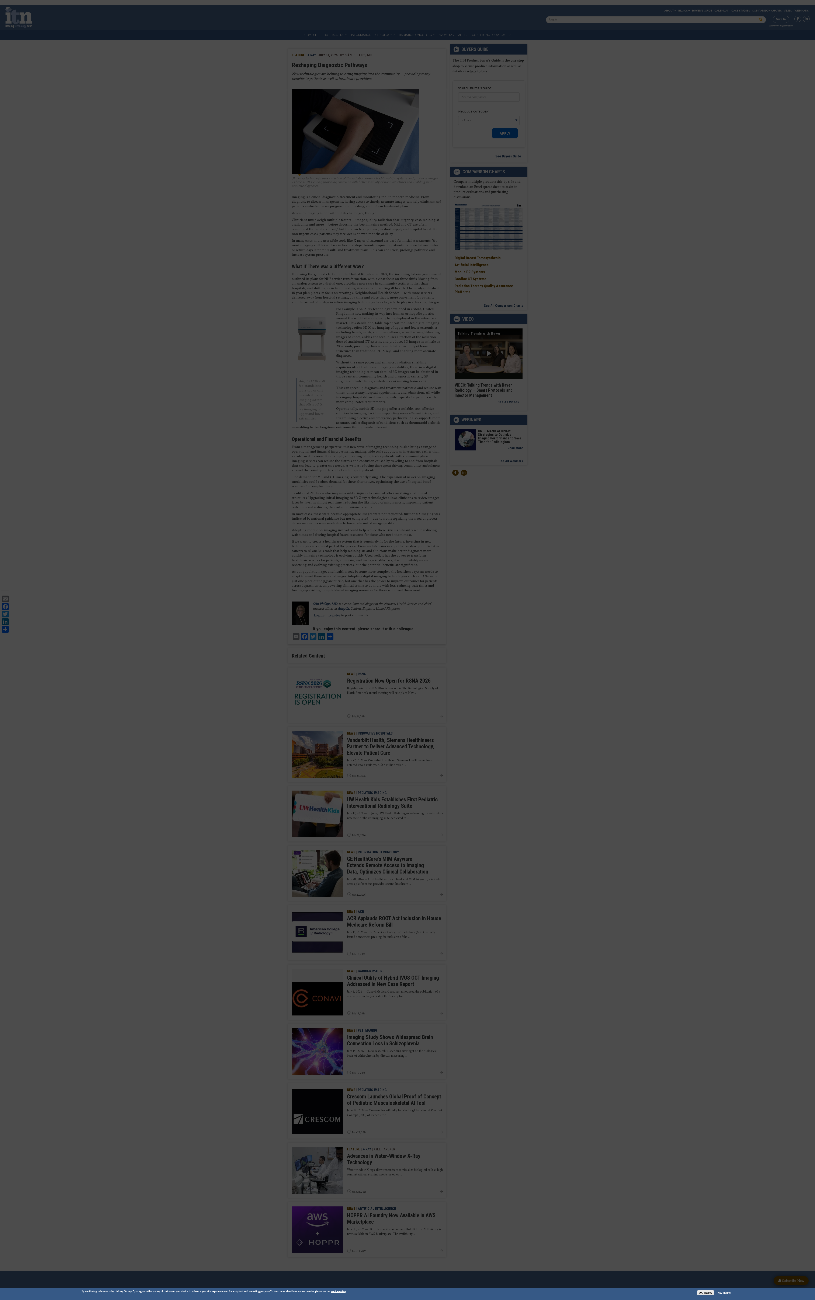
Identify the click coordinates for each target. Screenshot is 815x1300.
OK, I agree (705, 1292)
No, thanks (724, 1292)
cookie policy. (338, 1291)
